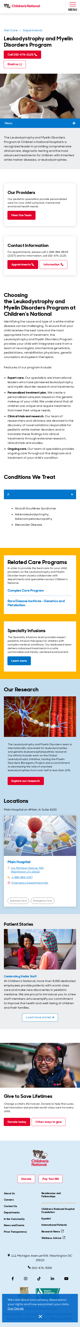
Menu (8, 123)
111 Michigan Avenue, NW (27, 868)
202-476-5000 (42, 1268)
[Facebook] (13, 1279)
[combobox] (40, 494)
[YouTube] (66, 1279)
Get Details (16, 1309)
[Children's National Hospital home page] (23, 6)
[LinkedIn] (52, 1279)
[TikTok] (39, 1279)
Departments (32, 30)
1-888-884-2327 (22, 877)
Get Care (11, 30)
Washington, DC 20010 (25, 871)
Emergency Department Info (30, 882)
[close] (40, 1316)
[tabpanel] (40, 516)
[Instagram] (25, 1279)
